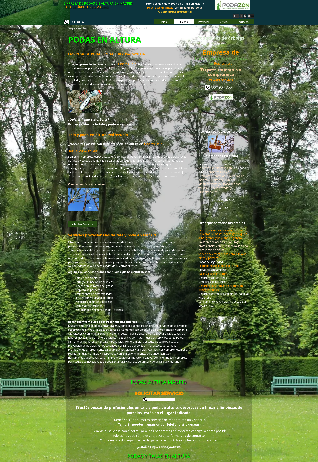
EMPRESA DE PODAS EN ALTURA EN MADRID (98, 3)
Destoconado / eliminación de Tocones (99, 310)
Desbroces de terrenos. (212, 278)
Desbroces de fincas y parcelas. (216, 164)
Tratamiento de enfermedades (94, 294)
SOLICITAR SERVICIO (221, 200)
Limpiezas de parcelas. (212, 282)
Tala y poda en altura (88, 278)
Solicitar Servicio (83, 224)
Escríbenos (244, 21)
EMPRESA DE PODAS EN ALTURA (221, 132)
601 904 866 (77, 22)
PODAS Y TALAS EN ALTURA (158, 456)
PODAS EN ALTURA (104, 39)
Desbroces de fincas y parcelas (93, 302)
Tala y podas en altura (221, 156)
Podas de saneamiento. (212, 270)
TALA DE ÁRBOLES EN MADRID (86, 7)
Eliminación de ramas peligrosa (94, 286)
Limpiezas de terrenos (88, 306)
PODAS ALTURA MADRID (158, 382)
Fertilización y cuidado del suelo (94, 298)
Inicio (164, 21)
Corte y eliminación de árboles (93, 282)
